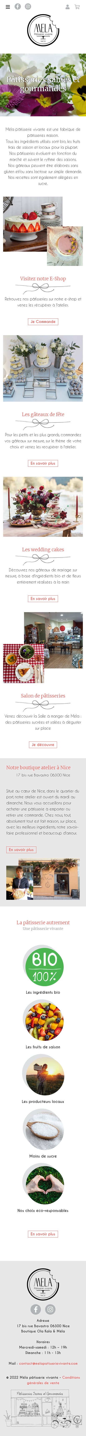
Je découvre (43, 744)
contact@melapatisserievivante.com (48, 1363)
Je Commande (43, 321)
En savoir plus (43, 463)
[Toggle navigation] (8, 6)
